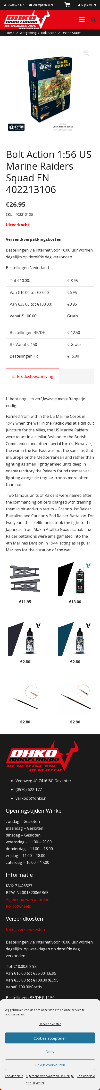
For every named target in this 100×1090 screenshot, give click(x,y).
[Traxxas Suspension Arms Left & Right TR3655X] (25, 579)
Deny (50, 1051)
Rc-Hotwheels (18, 906)
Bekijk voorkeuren (50, 1064)
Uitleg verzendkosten (25, 929)
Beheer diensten (50, 1024)
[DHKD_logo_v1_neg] (27, 19)
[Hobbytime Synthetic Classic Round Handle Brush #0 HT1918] (25, 699)
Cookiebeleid (14, 1076)
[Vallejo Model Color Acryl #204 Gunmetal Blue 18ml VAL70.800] (25, 639)
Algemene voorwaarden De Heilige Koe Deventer (50, 1079)
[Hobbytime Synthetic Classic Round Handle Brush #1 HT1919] (75, 699)
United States (72, 32)
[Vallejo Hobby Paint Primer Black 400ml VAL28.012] (75, 579)
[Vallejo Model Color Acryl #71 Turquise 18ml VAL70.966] (75, 639)
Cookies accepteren (50, 1038)
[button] (82, 19)
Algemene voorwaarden (27, 899)
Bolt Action (49, 32)
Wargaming (28, 32)
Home (10, 32)
